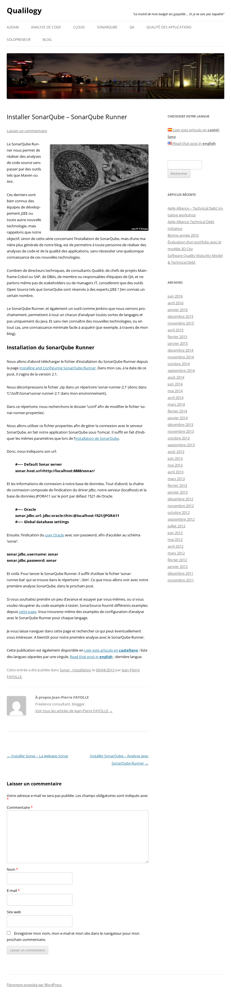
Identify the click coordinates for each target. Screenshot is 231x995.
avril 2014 (175, 397)
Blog (47, 39)
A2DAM (13, 27)
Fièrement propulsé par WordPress (34, 984)
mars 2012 (176, 553)
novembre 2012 (181, 505)
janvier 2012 (178, 566)
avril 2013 (175, 471)
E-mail (13, 890)
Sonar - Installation (75, 669)
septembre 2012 (181, 519)
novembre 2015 (181, 323)
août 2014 (176, 377)
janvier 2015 (178, 343)
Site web (14, 911)
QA (132, 27)
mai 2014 (175, 390)
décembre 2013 (180, 424)
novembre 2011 (181, 580)
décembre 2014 (180, 350)
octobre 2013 (179, 438)
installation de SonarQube (97, 438)
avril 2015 (175, 329)
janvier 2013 (178, 492)
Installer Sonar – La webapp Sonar (37, 755)
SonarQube (107, 27)
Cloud (79, 27)
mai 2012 (175, 539)
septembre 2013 (181, 444)
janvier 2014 (178, 417)
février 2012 (177, 559)
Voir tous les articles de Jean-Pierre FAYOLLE (74, 710)
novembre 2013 (181, 431)
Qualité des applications (169, 27)
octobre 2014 (179, 363)
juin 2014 (175, 384)
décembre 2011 (180, 573)
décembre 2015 (180, 316)
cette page (27, 611)
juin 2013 (175, 458)
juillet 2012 (176, 525)
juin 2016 (175, 296)
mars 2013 (176, 478)
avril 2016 (175, 302)
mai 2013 (175, 465)
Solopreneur (18, 39)
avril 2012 (175, 546)
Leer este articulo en (111, 650)
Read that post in (91, 656)
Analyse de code (46, 27)
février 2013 (177, 485)
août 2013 (176, 451)
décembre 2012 (180, 498)
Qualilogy (24, 10)
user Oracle (54, 535)
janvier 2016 (178, 309)
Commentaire (20, 807)
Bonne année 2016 (183, 235)
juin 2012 (175, 532)
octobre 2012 (179, 512)
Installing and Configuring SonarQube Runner (57, 367)
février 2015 (177, 336)
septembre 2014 (181, 370)
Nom (12, 869)
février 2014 (177, 411)
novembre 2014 (181, 356)
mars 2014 (176, 404)
